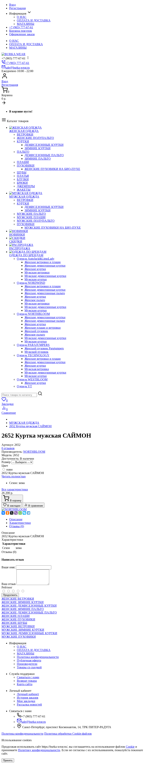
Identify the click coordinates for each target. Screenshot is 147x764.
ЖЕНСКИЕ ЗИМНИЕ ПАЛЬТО (23, 609)
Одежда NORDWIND (31, 282)
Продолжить (10, 595)
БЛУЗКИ (23, 179)
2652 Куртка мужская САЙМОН (30, 426)
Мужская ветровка (36, 369)
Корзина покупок (20, 30)
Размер (6, 462)
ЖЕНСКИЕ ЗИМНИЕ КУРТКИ (23, 602)
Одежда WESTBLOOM (32, 379)
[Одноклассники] (7, 513)
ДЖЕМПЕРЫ (26, 186)
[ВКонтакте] (3, 513)
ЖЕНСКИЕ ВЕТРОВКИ (18, 598)
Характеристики (20, 522)
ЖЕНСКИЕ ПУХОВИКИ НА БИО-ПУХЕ (52, 169)
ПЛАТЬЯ (23, 175)
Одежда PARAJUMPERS (33, 345)
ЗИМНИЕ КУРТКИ (37, 148)
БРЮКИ (22, 182)
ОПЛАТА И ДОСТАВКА (34, 20)
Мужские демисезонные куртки (45, 276)
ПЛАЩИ (23, 162)
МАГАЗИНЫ (25, 23)
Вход (12, 4)
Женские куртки (35, 269)
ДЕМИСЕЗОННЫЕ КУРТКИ (44, 144)
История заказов (27, 697)
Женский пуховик (36, 331)
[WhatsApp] (20, 513)
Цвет (5, 465)
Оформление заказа (22, 34)
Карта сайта (24, 684)
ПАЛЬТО (23, 151)
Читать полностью (14, 476)
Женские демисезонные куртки (44, 265)
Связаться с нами (28, 677)
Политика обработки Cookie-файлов (68, 733)
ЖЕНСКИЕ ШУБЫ (14, 622)
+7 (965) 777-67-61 (21, 27)
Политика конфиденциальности (38, 657)
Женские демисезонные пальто (44, 293)
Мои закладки (26, 701)
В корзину (15, 500)
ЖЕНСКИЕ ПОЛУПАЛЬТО (35, 138)
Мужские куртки (35, 279)
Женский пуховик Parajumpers (44, 348)
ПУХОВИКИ (25, 165)
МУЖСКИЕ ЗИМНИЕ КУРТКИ (23, 629)
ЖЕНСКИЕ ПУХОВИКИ (18, 619)
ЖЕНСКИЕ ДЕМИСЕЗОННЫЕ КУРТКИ (29, 605)
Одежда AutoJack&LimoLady (35, 258)
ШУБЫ (21, 172)
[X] (11, 513)
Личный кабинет (28, 694)
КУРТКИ (23, 141)
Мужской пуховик (36, 351)
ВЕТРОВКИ (25, 134)
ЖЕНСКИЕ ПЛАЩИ (16, 616)
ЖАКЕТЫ (23, 189)
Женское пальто (34, 300)
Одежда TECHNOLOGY (33, 355)
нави (9, 469)
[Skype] (24, 513)
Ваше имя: (8, 567)
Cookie (130, 746)
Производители (27, 663)
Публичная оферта (29, 660)
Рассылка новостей (29, 704)
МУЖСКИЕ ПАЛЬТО (31, 213)
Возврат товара (27, 680)
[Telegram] (28, 513)
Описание (15, 519)
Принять (8, 760)
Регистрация (17, 8)
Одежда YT (24, 386)
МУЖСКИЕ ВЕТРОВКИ (18, 626)
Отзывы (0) (16, 526)
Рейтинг (7, 587)
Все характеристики (15, 489)
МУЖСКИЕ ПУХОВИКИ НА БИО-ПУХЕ (52, 227)
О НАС (21, 17)
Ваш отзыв (9, 584)
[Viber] (16, 513)
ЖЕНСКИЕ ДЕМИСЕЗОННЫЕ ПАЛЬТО (29, 612)
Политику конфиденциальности (39, 750)
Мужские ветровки (37, 272)
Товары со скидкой (29, 667)
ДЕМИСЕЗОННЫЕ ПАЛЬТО (44, 155)
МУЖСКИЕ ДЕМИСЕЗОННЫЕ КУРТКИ (29, 633)
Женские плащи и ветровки (42, 327)
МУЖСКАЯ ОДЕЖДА (24, 422)
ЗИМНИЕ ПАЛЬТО (37, 158)
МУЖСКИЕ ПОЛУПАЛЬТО (36, 220)
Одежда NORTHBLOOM (33, 313)
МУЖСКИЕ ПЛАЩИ (31, 217)
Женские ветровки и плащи (42, 262)
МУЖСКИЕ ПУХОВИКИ (19, 636)
